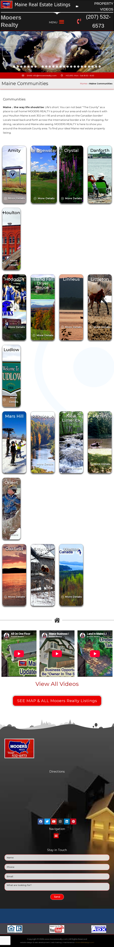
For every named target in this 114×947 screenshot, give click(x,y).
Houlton (11, 212)
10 (46, 66)
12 (53, 66)
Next (108, 51)
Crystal (71, 150)
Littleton (100, 279)
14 (60, 66)
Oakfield (57, 138)
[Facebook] (41, 821)
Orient (11, 482)
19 (78, 66)
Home (83, 83)
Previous (7, 51)
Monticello (43, 416)
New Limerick (71, 418)
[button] (56, 835)
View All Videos (57, 683)
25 (100, 66)
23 (92, 66)
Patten (100, 416)
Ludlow (11, 349)
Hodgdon (14, 279)
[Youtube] (54, 821)
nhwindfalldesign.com (84, 942)
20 (82, 66)
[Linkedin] (67, 821)
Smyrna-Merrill (43, 550)
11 (50, 66)
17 (71, 66)
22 (89, 66)
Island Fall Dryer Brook (42, 283)
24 (96, 66)
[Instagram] (60, 821)
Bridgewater (44, 150)
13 (57, 66)
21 (85, 66)
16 (67, 66)
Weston (71, 548)
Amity (14, 150)
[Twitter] (47, 821)
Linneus (71, 279)
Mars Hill (14, 416)
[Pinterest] (73, 821)
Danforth (99, 150)
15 (64, 66)
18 (75, 66)
